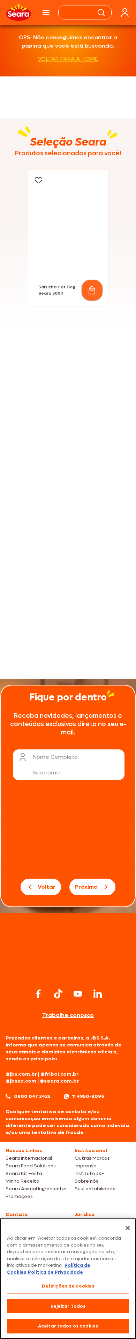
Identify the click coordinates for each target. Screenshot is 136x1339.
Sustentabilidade (95, 1188)
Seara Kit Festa (24, 1173)
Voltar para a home (68, 59)
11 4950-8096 (88, 1096)
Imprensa (86, 1166)
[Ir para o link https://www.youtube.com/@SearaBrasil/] (78, 994)
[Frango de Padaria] (68, 418)
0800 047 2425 (32, 1096)
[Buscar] (101, 12)
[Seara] (18, 12)
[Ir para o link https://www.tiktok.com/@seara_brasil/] (58, 994)
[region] (68, 1278)
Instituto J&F (89, 1173)
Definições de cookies (68, 1286)
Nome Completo (55, 757)
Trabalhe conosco (68, 1015)
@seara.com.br (59, 1081)
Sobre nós (86, 1181)
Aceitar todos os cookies (68, 1326)
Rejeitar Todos (68, 1306)
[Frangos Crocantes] (68, 584)
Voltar (46, 886)
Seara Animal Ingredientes (37, 1188)
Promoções (19, 1196)
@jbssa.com (21, 1081)
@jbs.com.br (21, 1074)
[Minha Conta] (125, 12)
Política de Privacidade (55, 1272)
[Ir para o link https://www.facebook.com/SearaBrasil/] (38, 993)
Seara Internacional (29, 1158)
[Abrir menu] (46, 12)
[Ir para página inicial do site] (68, 972)
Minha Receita (22, 1181)
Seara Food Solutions (31, 1166)
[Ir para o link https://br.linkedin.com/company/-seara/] (97, 993)
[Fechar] (127, 1227)
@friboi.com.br (59, 1074)
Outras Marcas (92, 1158)
